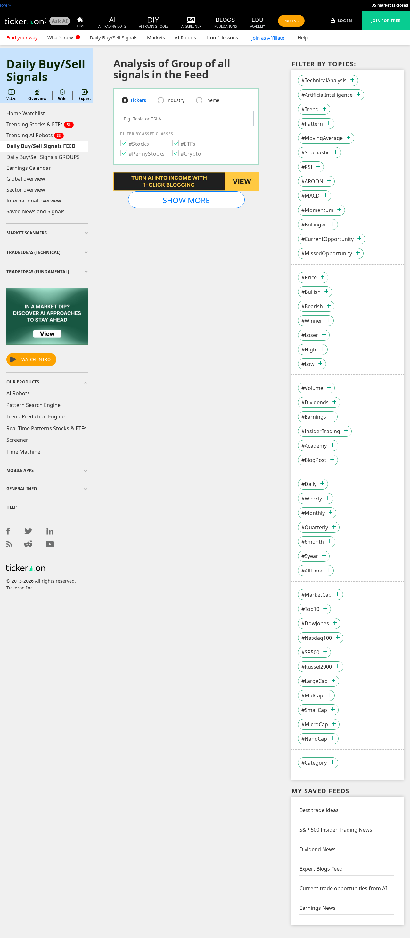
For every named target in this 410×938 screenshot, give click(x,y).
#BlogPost (313, 460)
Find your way (22, 37)
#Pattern (312, 123)
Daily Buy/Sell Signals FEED (41, 146)
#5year (309, 556)
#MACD (310, 195)
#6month (312, 541)
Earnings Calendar (28, 167)
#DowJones (315, 623)
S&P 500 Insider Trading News (335, 829)
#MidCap (312, 695)
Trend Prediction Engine (35, 416)
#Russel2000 (316, 666)
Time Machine (23, 451)
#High (308, 349)
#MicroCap (314, 724)
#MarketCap (316, 594)
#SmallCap (314, 709)
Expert (84, 98)
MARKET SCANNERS (26, 233)
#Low (308, 363)
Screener (17, 439)
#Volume (312, 387)
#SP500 (310, 652)
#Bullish (311, 291)
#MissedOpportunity (326, 253)
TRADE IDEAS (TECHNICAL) (33, 252)
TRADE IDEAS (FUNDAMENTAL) (37, 272)
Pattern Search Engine (33, 404)
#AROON (312, 181)
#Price (309, 277)
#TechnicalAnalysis (324, 80)
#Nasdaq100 (316, 637)
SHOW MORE (186, 200)
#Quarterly (314, 527)
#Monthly (313, 512)
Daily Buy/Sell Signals (113, 37)
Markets (156, 37)
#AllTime (311, 570)
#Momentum (317, 210)
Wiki (62, 98)
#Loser (309, 335)
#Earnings (313, 416)
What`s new (60, 37)
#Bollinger (313, 224)
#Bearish (312, 306)
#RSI (306, 166)
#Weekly (311, 498)
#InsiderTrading (320, 431)
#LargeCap (314, 681)
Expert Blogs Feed (321, 868)
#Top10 (310, 609)
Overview (37, 98)
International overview (33, 200)
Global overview (25, 178)
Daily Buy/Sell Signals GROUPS (43, 156)
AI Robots (185, 37)
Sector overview (25, 189)
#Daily (308, 484)
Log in (344, 20)
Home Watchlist (25, 113)
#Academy (314, 445)
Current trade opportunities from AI (343, 888)
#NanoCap (314, 738)
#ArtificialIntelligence (327, 94)
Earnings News (317, 907)
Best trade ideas (319, 810)
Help (303, 37)
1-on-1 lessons (222, 37)
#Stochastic (315, 152)
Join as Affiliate (267, 38)
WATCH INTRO (36, 359)
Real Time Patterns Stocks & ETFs (46, 428)
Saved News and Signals (35, 211)
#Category (314, 762)
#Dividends (315, 402)
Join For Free (385, 20)
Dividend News (317, 849)
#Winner (311, 320)
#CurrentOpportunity (327, 239)
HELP (11, 507)
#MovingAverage (322, 138)
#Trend (310, 109)
